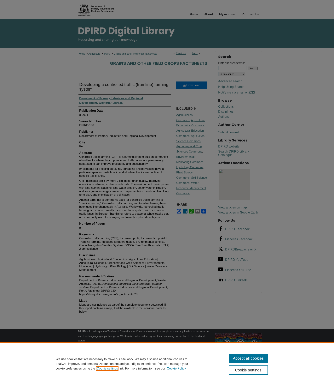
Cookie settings (107, 368)
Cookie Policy (176, 368)
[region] (167, 363)
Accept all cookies (248, 358)
